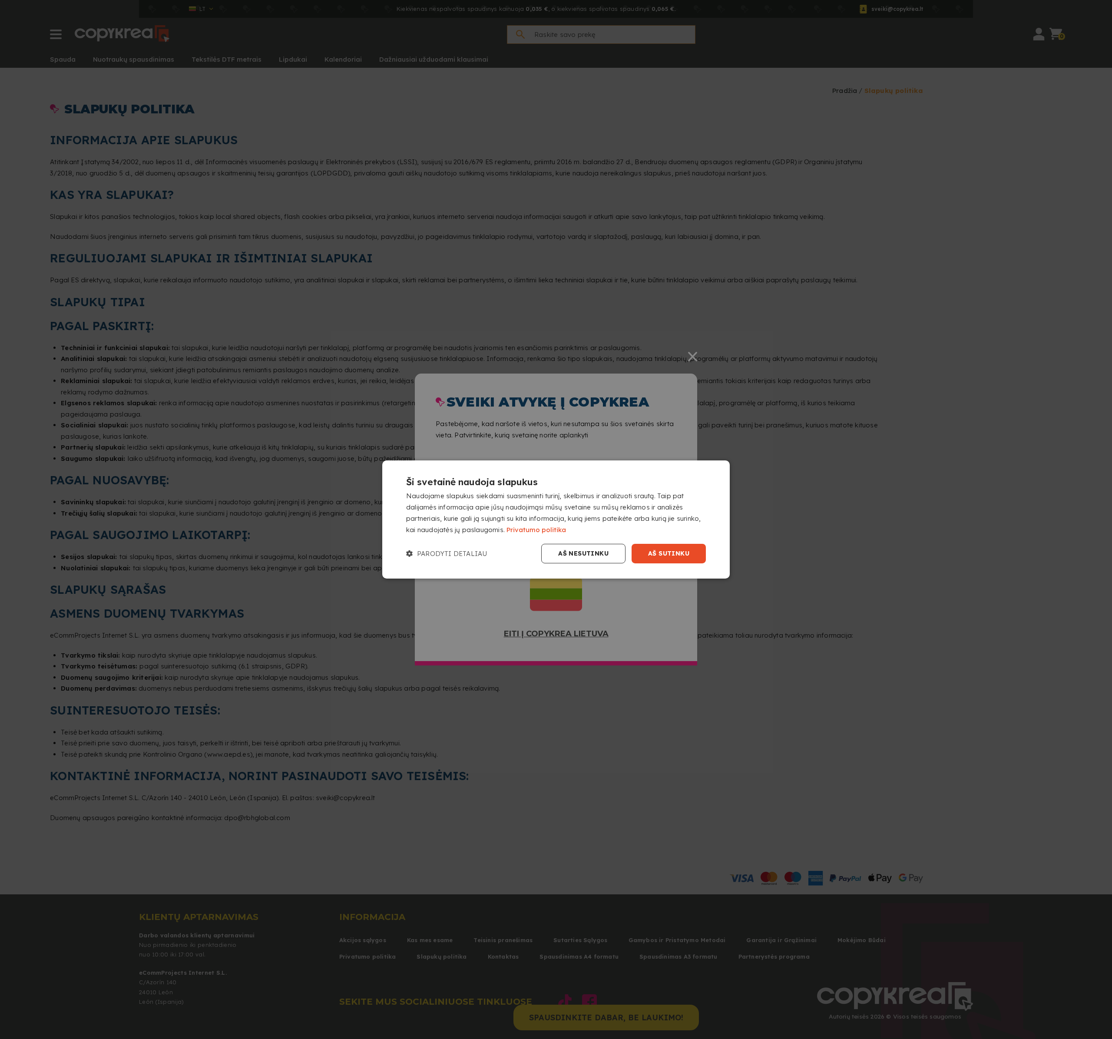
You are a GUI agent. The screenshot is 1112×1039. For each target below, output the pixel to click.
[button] (446, 553)
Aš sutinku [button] (668, 553)
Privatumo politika (536, 530)
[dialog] (556, 519)
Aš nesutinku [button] (583, 553)
